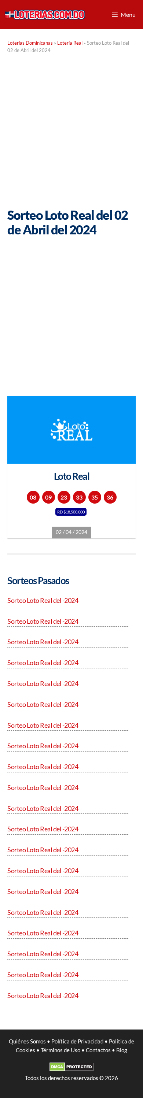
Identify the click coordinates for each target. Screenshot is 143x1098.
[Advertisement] (71, 132)
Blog (121, 1050)
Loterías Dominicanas (30, 43)
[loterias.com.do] (45, 14)
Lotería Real (69, 43)
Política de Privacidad (77, 1041)
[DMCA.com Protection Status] (72, 1069)
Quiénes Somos (27, 1041)
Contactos (98, 1050)
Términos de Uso (60, 1050)
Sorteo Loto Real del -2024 (42, 600)
